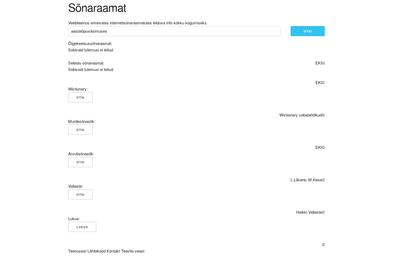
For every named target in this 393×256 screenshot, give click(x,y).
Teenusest (77, 251)
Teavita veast (132, 251)
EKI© (320, 63)
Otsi (308, 31)
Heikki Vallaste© (310, 212)
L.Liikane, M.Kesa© (308, 179)
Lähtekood (96, 251)
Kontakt (113, 251)
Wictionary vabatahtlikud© (302, 115)
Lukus (82, 227)
